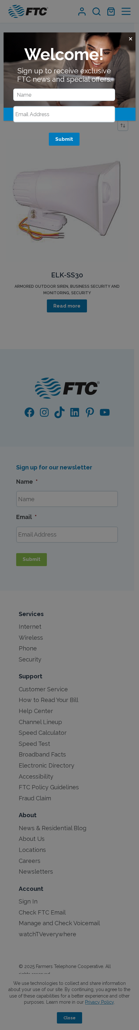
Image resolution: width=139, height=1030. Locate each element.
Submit (64, 139)
